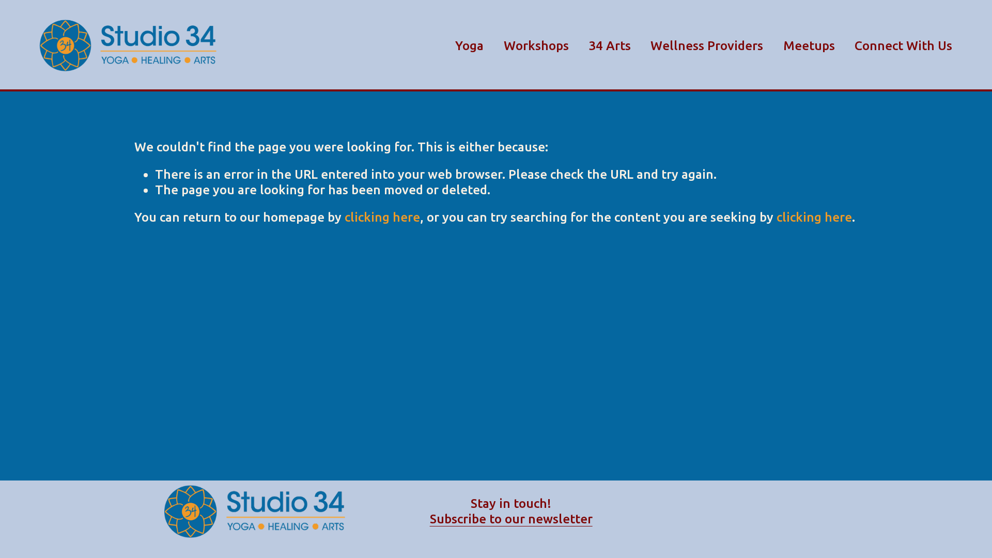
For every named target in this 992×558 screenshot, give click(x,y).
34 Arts (609, 45)
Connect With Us (903, 45)
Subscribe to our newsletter (511, 519)
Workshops (536, 45)
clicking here (382, 217)
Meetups (809, 45)
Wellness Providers (706, 45)
